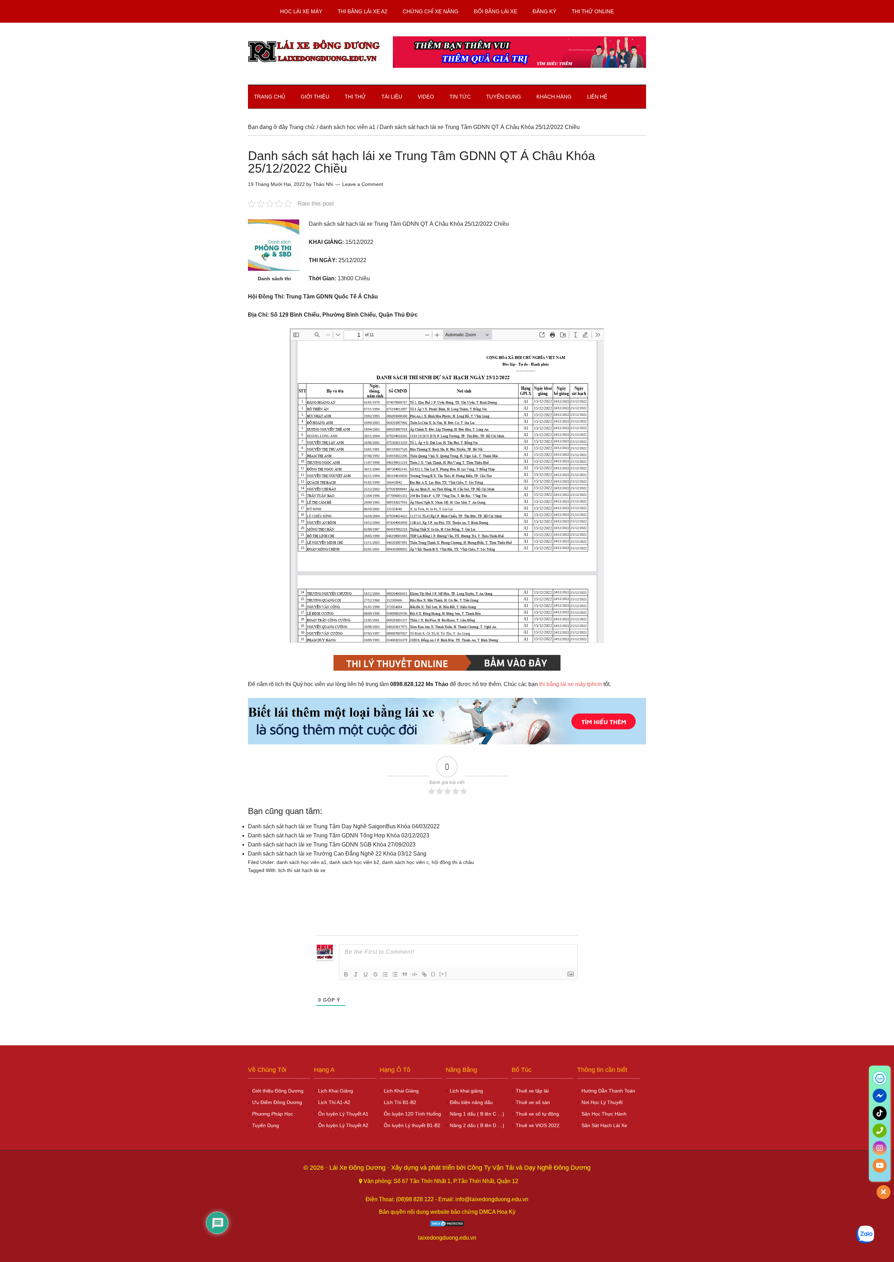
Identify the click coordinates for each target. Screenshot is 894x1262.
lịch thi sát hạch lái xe (301, 870)
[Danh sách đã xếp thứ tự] (385, 974)
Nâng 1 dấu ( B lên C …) (477, 1114)
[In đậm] (346, 974)
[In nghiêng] (356, 974)
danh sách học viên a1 (302, 862)
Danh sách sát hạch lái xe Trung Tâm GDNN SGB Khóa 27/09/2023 (332, 845)
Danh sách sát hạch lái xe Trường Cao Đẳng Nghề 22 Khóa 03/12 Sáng (337, 854)
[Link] (424, 974)
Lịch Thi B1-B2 (400, 1102)
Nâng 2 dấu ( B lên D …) (477, 1125)
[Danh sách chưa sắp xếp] (395, 974)
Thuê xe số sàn (533, 1102)
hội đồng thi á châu (453, 862)
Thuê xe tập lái (532, 1091)
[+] (443, 973)
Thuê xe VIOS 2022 (537, 1125)
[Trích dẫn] (405, 974)
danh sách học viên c (405, 862)
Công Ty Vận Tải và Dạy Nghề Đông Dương (529, 1167)
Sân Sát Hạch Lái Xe (604, 1125)
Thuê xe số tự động (537, 1114)
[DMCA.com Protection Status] (447, 1225)
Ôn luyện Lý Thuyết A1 (343, 1114)
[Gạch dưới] (366, 974)
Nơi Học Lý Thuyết (602, 1102)
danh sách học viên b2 (354, 862)
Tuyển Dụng (265, 1125)
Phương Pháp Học (272, 1114)
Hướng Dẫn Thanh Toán (608, 1091)
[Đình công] (375, 974)
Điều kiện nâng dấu (471, 1102)
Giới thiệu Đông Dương (277, 1091)
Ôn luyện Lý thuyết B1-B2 (412, 1125)
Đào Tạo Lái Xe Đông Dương (314, 52)
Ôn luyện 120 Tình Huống (412, 1114)
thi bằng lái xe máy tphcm (570, 684)
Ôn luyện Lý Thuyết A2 (343, 1125)
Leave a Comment (362, 184)
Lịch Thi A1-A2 (334, 1102)
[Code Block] (414, 974)
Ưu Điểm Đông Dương (277, 1102)
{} (433, 973)
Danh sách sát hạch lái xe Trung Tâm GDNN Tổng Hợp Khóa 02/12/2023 (338, 835)
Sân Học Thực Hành (603, 1114)
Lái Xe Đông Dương (358, 1167)
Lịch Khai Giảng (335, 1091)
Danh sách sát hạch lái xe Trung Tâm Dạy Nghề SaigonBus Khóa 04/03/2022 (344, 826)
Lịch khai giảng (466, 1091)
